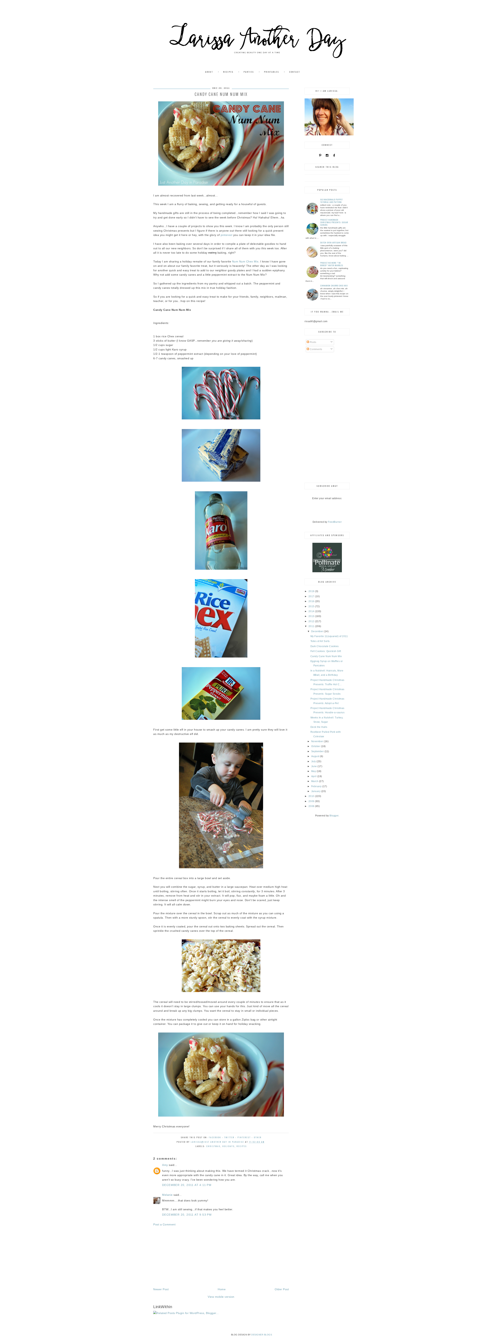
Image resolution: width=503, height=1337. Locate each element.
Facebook (215, 1137)
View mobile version (221, 1296)
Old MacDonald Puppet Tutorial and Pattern (331, 201)
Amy (165, 1164)
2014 (311, 611)
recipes (242, 1146)
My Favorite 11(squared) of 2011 (329, 636)
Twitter (229, 1137)
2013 (311, 616)
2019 (311, 591)
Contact (294, 71)
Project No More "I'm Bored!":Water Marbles (331, 264)
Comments (315, 349)
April (314, 776)
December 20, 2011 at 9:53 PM (187, 1214)
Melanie (167, 1194)
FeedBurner (335, 522)
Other (258, 1137)
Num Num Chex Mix (245, 261)
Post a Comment (164, 1224)
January (316, 791)
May (314, 771)
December (317, 631)
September (318, 751)
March (315, 781)
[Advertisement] (221, 1256)
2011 (311, 626)
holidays (228, 1146)
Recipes (228, 71)
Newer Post (161, 1289)
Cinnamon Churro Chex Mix (334, 285)
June (314, 766)
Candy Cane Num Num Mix (326, 656)
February (316, 786)
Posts (312, 342)
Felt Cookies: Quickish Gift (325, 651)
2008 (311, 806)
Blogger (334, 815)
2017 (311, 596)
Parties (249, 71)
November (317, 741)
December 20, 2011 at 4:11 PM (186, 1185)
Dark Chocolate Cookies (324, 646)
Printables (271, 71)
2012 (311, 621)
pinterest (226, 235)
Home (222, 1289)
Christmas (213, 1146)
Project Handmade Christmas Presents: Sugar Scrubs (334, 222)
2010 (311, 796)
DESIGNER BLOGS (261, 1334)
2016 (311, 601)
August (315, 756)
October (316, 746)
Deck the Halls (318, 727)
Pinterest (244, 1137)
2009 (311, 801)
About (209, 71)
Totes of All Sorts (320, 641)
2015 (311, 606)
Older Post (282, 1289)
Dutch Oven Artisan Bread (333, 242)
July (314, 761)
